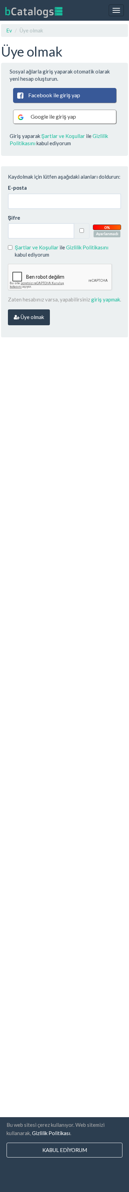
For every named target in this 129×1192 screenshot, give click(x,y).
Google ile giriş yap (53, 116)
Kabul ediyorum (64, 1150)
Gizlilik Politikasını (87, 247)
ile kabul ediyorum (61, 251)
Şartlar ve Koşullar (63, 136)
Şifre (14, 218)
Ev (9, 30)
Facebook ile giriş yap (54, 95)
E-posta (17, 188)
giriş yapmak (105, 299)
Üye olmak (32, 317)
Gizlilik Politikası (51, 1133)
